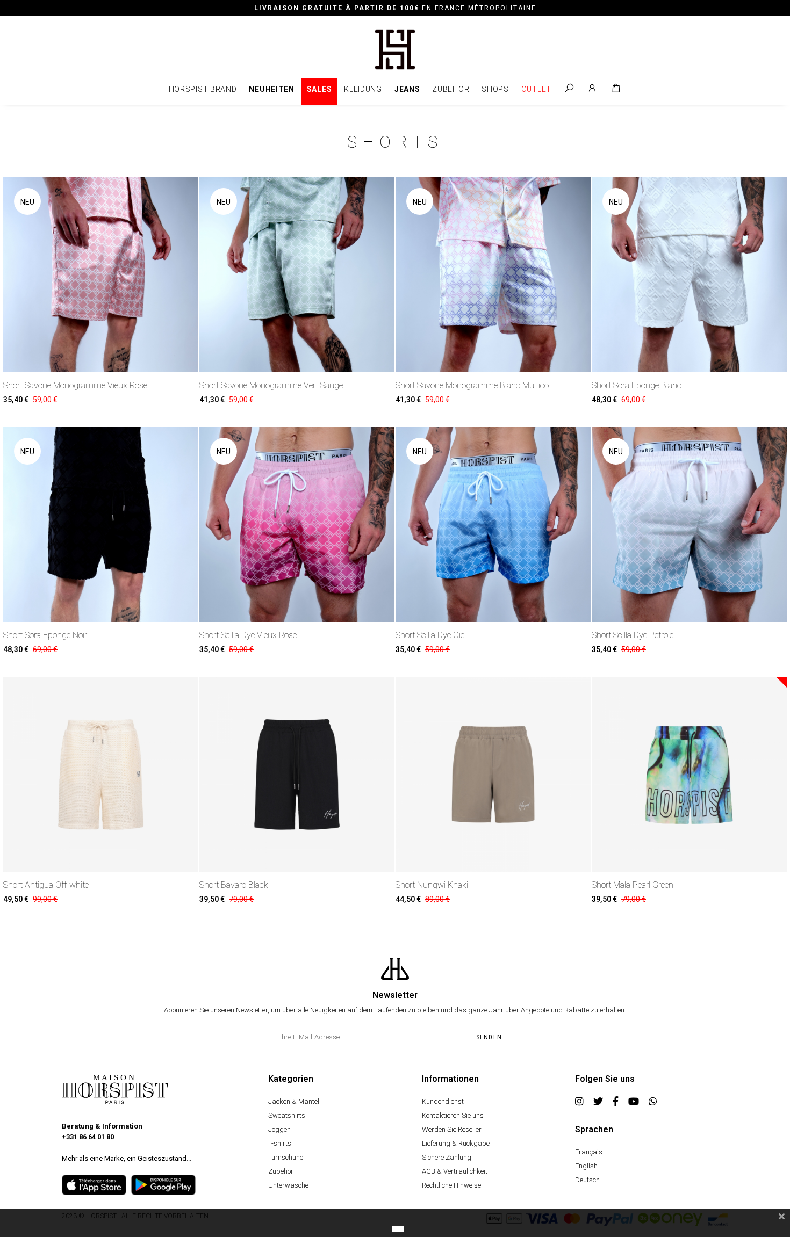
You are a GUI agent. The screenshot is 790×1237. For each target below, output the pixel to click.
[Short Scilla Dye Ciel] (493, 524)
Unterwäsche (288, 1185)
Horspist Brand (203, 89)
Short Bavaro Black (233, 885)
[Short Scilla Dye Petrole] (689, 524)
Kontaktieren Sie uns (453, 1115)
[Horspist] (395, 49)
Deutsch (587, 1180)
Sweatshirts (286, 1115)
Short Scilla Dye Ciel (431, 635)
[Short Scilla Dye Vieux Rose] (296, 524)
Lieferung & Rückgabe (456, 1143)
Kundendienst (443, 1101)
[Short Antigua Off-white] (100, 774)
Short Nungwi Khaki (432, 885)
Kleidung (363, 89)
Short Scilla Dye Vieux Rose (248, 635)
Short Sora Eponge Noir (45, 635)
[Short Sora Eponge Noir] (100, 524)
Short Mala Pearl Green (632, 885)
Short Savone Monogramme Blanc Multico (472, 385)
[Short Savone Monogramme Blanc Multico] (493, 274)
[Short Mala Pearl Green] (689, 774)
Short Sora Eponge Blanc (636, 385)
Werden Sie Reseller (452, 1129)
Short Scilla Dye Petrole (632, 635)
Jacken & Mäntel (293, 1101)
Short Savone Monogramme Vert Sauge (271, 385)
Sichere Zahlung (446, 1157)
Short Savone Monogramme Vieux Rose (75, 385)
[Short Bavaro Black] (296, 774)
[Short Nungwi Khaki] (493, 774)
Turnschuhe (285, 1157)
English (586, 1166)
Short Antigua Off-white (46, 885)
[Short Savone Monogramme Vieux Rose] (100, 274)
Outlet (536, 89)
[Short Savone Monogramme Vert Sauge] (296, 274)
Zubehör (450, 89)
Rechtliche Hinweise (451, 1185)
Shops (495, 89)
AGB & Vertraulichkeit (454, 1171)
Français (588, 1152)
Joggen (279, 1129)
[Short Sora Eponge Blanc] (689, 274)
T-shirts (279, 1143)
